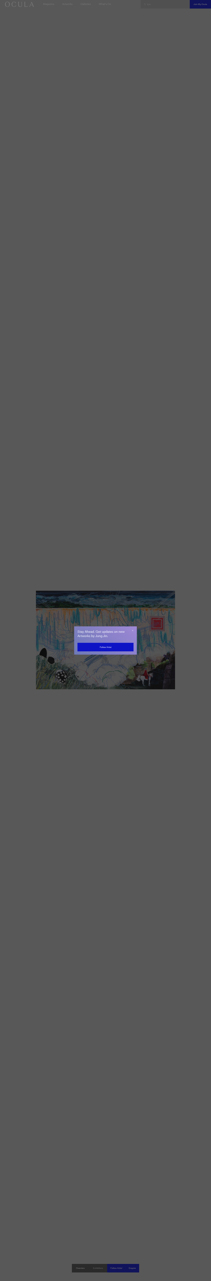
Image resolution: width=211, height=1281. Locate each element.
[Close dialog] (132, 630)
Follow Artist (105, 647)
